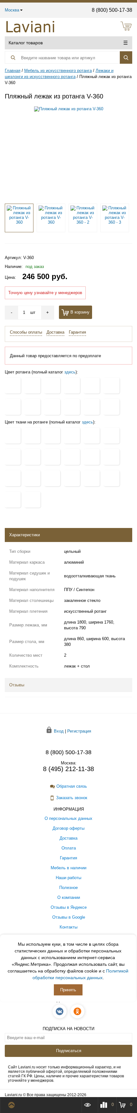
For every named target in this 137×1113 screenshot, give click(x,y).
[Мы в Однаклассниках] (77, 1011)
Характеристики (24, 534)
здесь (70, 372)
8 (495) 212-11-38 (68, 768)
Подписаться (68, 1050)
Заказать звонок (71, 797)
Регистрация (79, 730)
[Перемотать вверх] (13, 1105)
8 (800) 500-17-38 (112, 10)
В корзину (80, 312)
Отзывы (16, 685)
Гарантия (77, 332)
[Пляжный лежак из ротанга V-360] (68, 152)
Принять (68, 989)
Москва (12, 10)
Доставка (55, 332)
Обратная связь (71, 786)
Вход (59, 730)
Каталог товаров (26, 42)
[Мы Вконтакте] (60, 1011)
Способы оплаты (26, 332)
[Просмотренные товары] (89, 1104)
